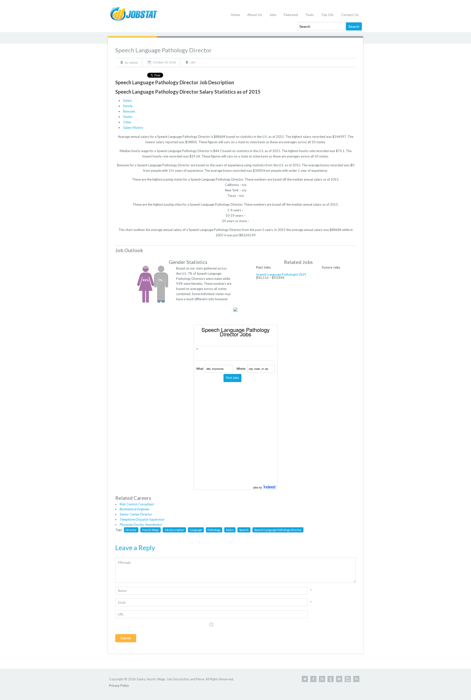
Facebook (313, 679)
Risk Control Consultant (137, 504)
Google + (330, 679)
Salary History (133, 127)
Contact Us (350, 15)
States (127, 117)
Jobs (272, 15)
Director (131, 530)
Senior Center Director (136, 514)
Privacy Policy (119, 685)
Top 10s (327, 15)
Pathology (214, 530)
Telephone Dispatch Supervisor (142, 519)
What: (200, 368)
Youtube (348, 679)
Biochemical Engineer (135, 509)
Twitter (305, 679)
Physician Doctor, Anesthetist (141, 525)
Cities (127, 122)
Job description (174, 530)
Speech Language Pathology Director (163, 50)
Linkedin (356, 679)
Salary (127, 100)
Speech (244, 530)
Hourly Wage (150, 530)
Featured (291, 15)
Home (235, 15)
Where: (241, 368)
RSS (322, 679)
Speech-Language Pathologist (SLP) (281, 274)
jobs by (258, 487)
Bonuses (129, 111)
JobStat (133, 62)
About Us (254, 15)
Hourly (128, 106)
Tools (309, 15)
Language (196, 530)
